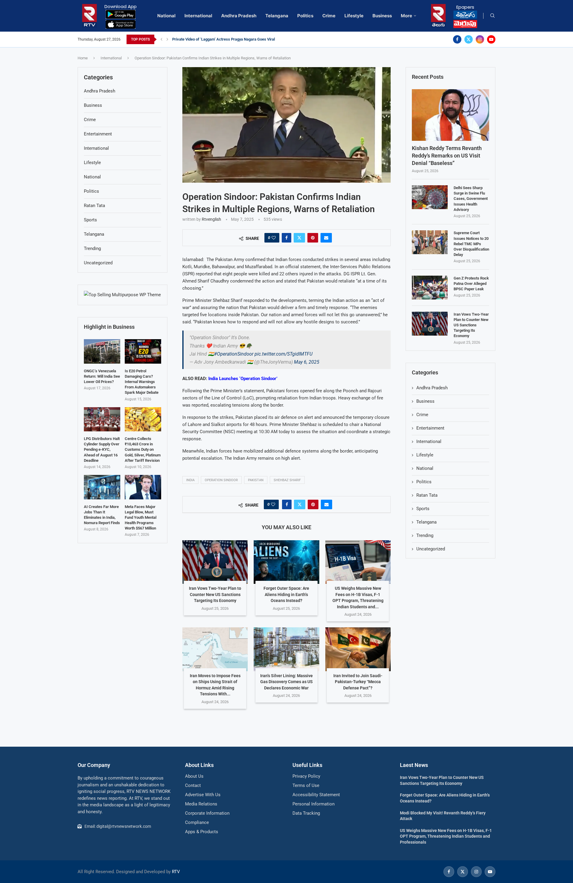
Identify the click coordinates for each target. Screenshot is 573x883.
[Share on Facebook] (286, 238)
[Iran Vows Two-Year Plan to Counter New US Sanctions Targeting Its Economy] (215, 562)
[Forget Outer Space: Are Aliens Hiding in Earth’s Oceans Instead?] (286, 562)
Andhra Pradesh (238, 15)
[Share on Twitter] (299, 238)
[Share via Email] (326, 238)
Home (83, 58)
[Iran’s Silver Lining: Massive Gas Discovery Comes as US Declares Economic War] (286, 649)
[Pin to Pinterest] (312, 238)
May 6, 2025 (306, 362)
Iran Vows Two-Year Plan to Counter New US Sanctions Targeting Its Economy (215, 594)
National (166, 15)
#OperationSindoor (233, 354)
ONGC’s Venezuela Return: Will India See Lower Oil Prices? (102, 376)
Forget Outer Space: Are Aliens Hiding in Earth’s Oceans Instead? (286, 594)
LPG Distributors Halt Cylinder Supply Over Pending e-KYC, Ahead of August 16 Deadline (102, 449)
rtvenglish (211, 219)
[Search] (492, 15)
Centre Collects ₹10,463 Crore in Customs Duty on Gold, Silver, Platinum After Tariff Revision (143, 449)
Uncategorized (430, 549)
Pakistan (256, 480)
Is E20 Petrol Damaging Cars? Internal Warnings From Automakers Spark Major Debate (141, 382)
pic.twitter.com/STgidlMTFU (283, 354)
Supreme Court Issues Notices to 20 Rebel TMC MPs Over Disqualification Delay (471, 244)
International (198, 15)
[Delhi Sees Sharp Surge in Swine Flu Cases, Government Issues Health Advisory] (430, 197)
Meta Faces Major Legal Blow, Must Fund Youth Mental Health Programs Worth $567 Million (140, 517)
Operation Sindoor (221, 480)
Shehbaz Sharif (287, 480)
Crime (328, 15)
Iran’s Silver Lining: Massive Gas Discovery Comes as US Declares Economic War (286, 681)
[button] (161, 39)
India (190, 480)
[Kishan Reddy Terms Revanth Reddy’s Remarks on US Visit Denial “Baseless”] (450, 115)
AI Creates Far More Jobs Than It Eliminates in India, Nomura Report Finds (102, 514)
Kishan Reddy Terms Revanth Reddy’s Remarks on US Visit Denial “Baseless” (447, 155)
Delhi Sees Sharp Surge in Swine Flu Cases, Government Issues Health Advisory (471, 199)
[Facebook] (457, 39)
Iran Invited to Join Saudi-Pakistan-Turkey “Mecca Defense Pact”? (357, 681)
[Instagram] (480, 39)
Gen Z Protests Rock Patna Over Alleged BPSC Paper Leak (471, 283)
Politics (305, 15)
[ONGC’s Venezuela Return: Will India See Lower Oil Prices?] (102, 351)
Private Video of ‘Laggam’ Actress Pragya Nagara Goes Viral (223, 39)
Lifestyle (353, 15)
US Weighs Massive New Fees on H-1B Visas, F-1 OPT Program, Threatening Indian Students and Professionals (446, 836)
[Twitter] (468, 39)
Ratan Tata (427, 495)
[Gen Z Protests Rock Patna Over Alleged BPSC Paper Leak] (430, 288)
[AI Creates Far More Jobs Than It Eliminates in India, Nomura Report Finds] (102, 487)
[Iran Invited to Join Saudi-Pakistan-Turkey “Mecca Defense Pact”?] (358, 649)
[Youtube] (491, 39)
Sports (422, 508)
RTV (176, 871)
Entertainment (430, 428)
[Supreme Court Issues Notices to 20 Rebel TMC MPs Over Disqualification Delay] (430, 242)
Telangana (276, 15)
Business (382, 15)
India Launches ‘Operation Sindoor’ (242, 378)
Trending (424, 535)
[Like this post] (274, 238)
